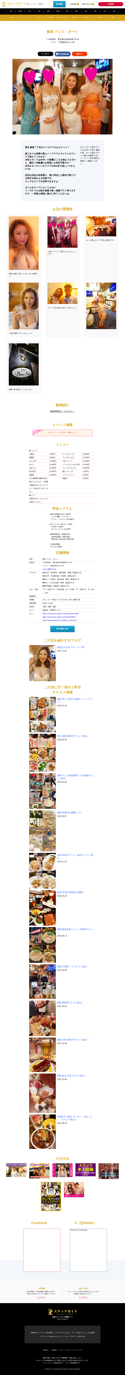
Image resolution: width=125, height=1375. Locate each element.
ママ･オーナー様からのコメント (51, 1336)
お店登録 (73, 4)
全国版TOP (34, 1332)
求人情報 (112, 17)
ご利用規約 (54, 1350)
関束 (48, 11)
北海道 (20, 11)
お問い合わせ (86, 4)
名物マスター (87, 17)
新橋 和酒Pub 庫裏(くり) (69, 812)
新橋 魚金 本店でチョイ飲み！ (72, 1076)
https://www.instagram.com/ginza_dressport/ (59, 620)
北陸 (39, 11)
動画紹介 (100, 17)
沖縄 (114, 11)
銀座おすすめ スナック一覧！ (71, 647)
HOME (12, 17)
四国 (95, 11)
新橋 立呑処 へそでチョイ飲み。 (73, 966)
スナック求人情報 (46, 1332)
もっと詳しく (41, 1297)
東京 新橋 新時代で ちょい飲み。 (73, 736)
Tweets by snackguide (78, 1230)
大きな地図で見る (49, 569)
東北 (29, 11)
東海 (67, 11)
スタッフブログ (70, 1336)
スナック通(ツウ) (77, 1332)
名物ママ (75, 17)
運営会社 (45, 1350)
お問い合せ (81, 1336)
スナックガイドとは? (62, 1332)
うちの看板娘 (50, 17)
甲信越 (58, 11)
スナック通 (37, 17)
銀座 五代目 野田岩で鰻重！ (71, 892)
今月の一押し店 (62, 17)
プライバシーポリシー (66, 1350)
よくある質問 (90, 1332)
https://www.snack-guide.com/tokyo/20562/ (58, 617)
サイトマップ (78, 1350)
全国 (11, 11)
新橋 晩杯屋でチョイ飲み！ (70, 1002)
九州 (104, 11)
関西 (76, 11)
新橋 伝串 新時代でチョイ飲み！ (73, 1040)
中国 (86, 11)
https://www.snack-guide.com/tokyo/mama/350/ (60, 613)
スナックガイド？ (25, 17)
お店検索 (111, 4)
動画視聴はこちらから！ (62, 411)
